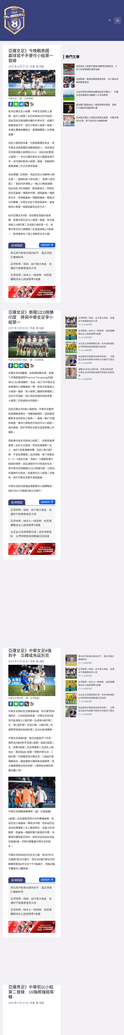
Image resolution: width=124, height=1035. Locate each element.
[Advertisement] (91, 153)
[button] (109, 20)
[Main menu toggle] (117, 20)
